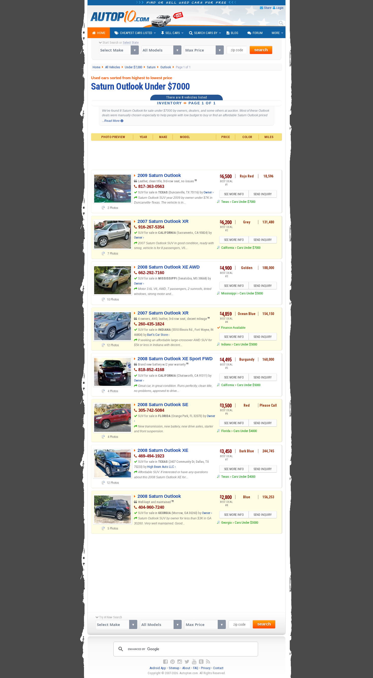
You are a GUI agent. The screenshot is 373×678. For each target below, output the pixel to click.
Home (101, 33)
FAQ (195, 668)
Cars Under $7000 (243, 202)
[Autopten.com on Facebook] (165, 662)
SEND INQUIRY (262, 194)
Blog (234, 33)
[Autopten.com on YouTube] (194, 662)
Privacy (205, 668)
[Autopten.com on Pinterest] (172, 662)
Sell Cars (172, 33)
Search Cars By (205, 33)
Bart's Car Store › (158, 335)
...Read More (111, 121)
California (227, 248)
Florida (225, 431)
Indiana (225, 344)
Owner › (209, 192)
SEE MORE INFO (234, 194)
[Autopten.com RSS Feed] (208, 662)
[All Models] (161, 50)
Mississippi (228, 293)
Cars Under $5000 (251, 293)
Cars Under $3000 (246, 522)
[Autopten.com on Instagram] (179, 662)
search (261, 49)
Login (279, 8)
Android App (157, 668)
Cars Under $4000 (245, 431)
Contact (218, 668)
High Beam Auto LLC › (161, 467)
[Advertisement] (186, 154)
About (186, 668)
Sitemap (174, 668)
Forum (258, 33)
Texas (225, 202)
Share (267, 8)
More (276, 33)
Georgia (226, 522)
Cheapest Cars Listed (136, 33)
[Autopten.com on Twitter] (186, 662)
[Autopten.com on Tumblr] (201, 662)
